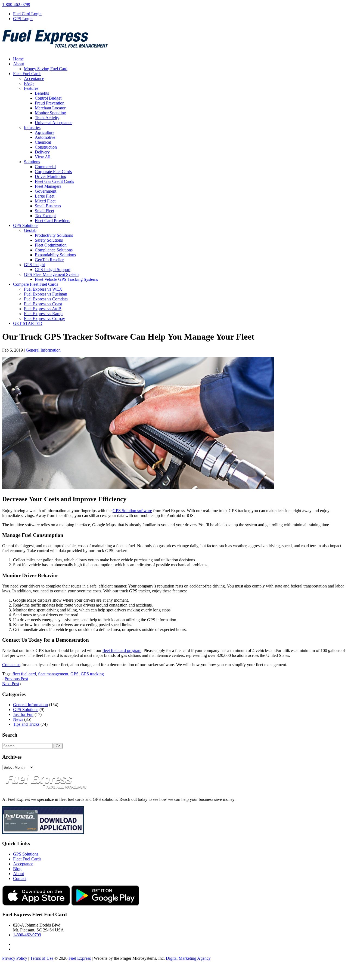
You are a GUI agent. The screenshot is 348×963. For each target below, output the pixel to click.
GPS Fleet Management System (51, 274)
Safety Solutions (49, 240)
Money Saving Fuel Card (45, 68)
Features (31, 88)
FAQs (29, 83)
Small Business (48, 206)
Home (18, 59)
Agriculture (44, 132)
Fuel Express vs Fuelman (45, 294)
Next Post (10, 683)
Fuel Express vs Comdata (46, 299)
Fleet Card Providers (52, 220)
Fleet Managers (48, 186)
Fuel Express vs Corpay (44, 318)
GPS (74, 674)
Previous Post (16, 678)
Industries (32, 127)
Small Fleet (44, 210)
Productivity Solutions (54, 235)
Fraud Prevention (49, 103)
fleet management (53, 674)
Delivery (42, 152)
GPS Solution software (132, 510)
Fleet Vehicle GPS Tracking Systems (66, 279)
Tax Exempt (45, 215)
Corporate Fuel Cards (53, 171)
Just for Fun (23, 714)
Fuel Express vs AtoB (42, 308)
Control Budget (48, 98)
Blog (17, 868)
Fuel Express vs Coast (43, 303)
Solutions (32, 161)
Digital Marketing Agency (188, 958)
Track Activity (47, 117)
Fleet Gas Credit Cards (54, 181)
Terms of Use (41, 958)
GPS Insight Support (52, 269)
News (18, 719)
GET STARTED (27, 323)
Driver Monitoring (50, 176)
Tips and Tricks (26, 724)
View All (42, 157)
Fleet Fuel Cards (27, 73)
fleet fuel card (24, 674)
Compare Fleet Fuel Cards (35, 284)
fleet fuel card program (121, 650)
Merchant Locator (50, 108)
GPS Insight (34, 264)
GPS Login (23, 18)
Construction (46, 147)
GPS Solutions (25, 225)
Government (45, 191)
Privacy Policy (14, 958)
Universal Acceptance (53, 122)
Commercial (45, 166)
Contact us (11, 664)
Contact (19, 878)
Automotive (45, 137)
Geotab (30, 230)
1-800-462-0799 (16, 4)
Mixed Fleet (45, 201)
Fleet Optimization (51, 245)
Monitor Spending (50, 112)
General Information (43, 350)
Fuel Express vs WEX (43, 289)
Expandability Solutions (55, 255)
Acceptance (34, 78)
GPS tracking (92, 674)
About (18, 63)
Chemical (43, 142)
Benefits (42, 93)
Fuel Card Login (27, 13)
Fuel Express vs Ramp (43, 313)
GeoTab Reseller (49, 259)
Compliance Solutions (54, 250)
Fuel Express (80, 958)
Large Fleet (44, 196)
